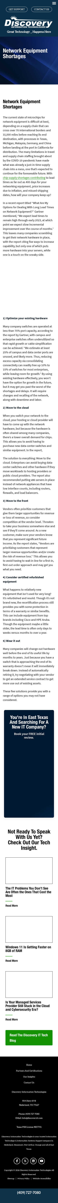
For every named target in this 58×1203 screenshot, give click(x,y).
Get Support (17, 9)
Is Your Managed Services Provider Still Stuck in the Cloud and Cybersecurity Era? (27, 1005)
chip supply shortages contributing (24, 177)
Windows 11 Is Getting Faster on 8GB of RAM (28, 949)
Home (29, 1065)
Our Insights (29, 1077)
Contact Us (41, 9)
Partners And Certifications (29, 1071)
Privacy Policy (23, 1179)
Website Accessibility (42, 1179)
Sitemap (10, 1179)
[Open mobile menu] (54, 3)
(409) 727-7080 (32, 1114)
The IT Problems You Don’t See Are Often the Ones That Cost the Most (28, 891)
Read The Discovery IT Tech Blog (29, 1038)
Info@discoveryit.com (32, 1118)
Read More (11, 905)
